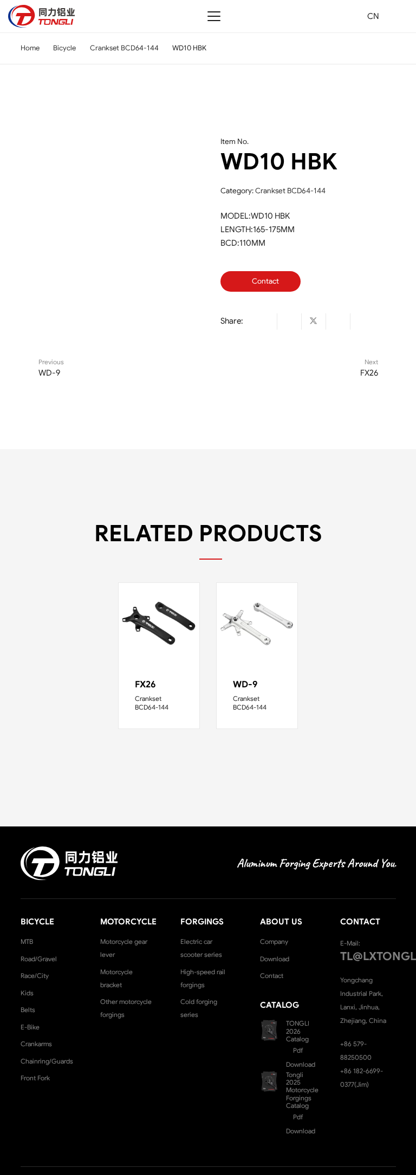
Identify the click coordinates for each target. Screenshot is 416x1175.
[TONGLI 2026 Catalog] (273, 1030)
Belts (28, 1010)
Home (30, 47)
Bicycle (64, 47)
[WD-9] (257, 623)
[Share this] (289, 321)
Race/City (35, 975)
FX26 (145, 684)
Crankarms (36, 1044)
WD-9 (245, 684)
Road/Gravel (39, 959)
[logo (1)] (41, 16)
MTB (27, 941)
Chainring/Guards (47, 1061)
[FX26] (159, 623)
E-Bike (30, 1027)
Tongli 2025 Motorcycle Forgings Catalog (302, 1090)
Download (274, 959)
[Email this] (265, 321)
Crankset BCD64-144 (124, 47)
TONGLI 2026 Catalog (297, 1031)
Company (274, 941)
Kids (27, 993)
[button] (214, 16)
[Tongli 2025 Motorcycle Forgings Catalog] (273, 1081)
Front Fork (35, 1078)
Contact (271, 975)
